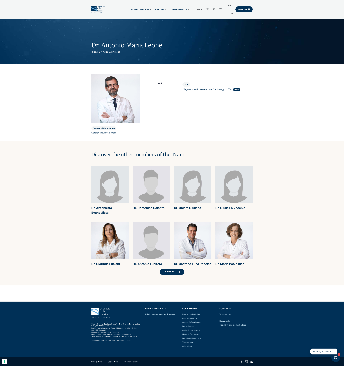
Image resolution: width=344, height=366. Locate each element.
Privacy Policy (96, 362)
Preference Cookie (131, 362)
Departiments (188, 326)
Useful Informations (190, 334)
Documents (224, 321)
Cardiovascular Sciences (103, 132)
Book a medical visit (191, 314)
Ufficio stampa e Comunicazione (160, 314)
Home (96, 52)
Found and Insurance (191, 338)
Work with (223, 314)
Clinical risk (187, 346)
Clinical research (189, 318)
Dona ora (242, 9)
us (230, 314)
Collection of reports (191, 330)
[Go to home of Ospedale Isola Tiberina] (98, 9)
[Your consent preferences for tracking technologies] (4, 361)
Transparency (188, 342)
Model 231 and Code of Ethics (232, 325)
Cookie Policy (113, 362)
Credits (128, 340)
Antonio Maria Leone (110, 52)
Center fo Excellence (191, 322)
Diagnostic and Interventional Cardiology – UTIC (207, 89)
